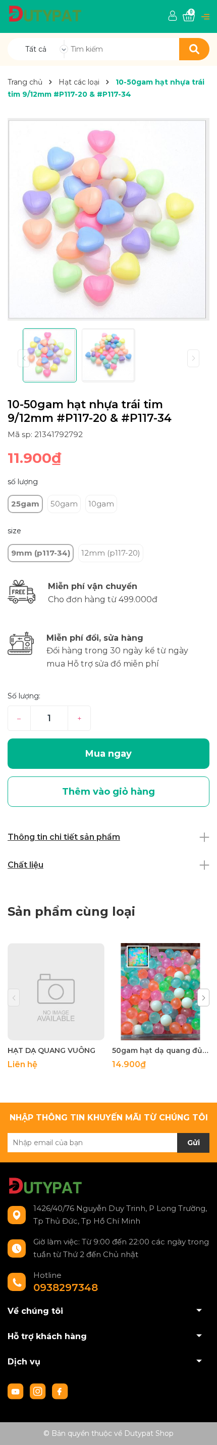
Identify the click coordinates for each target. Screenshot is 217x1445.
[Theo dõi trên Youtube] (17, 1390)
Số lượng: (24, 695)
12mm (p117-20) (110, 553)
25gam (25, 504)
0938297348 (65, 1287)
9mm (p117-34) (40, 553)
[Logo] (45, 13)
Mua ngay (108, 753)
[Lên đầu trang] (199, 1427)
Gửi (193, 1142)
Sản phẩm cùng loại (71, 911)
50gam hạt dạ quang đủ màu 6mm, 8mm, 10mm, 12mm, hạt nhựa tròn (160, 1050)
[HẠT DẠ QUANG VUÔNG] (56, 991)
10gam (101, 504)
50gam (64, 504)
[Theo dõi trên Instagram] (39, 1390)
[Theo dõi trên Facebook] (60, 1390)
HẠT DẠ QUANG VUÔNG (51, 1050)
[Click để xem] (108, 219)
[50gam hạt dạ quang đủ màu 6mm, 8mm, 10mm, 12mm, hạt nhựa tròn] (160, 991)
